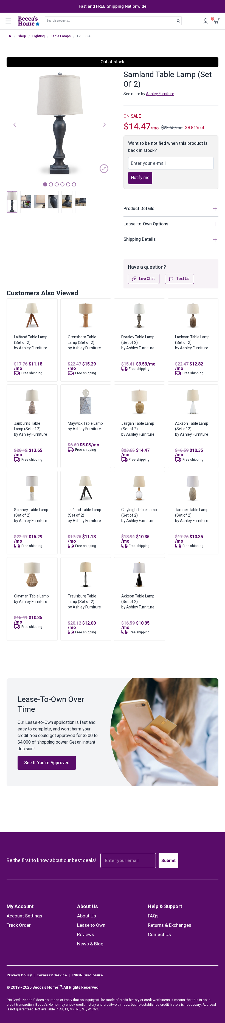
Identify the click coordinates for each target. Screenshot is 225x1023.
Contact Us (159, 934)
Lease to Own (91, 925)
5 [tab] (68, 184)
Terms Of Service (51, 975)
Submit (168, 860)
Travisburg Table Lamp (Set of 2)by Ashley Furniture (84, 601)
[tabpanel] (60, 124)
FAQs (153, 916)
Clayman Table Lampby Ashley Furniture (31, 599)
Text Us (182, 279)
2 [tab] (51, 184)
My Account (20, 906)
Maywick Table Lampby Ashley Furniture (85, 426)
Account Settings (24, 916)
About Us (87, 906)
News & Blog (90, 943)
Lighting (38, 36)
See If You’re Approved (46, 763)
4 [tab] (62, 184)
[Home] (10, 36)
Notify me (140, 177)
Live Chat (147, 279)
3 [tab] (57, 184)
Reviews (85, 934)
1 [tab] (45, 184)
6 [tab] (74, 184)
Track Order (19, 925)
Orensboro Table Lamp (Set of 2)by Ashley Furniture (84, 342)
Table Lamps (61, 36)
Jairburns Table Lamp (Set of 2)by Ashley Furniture (30, 429)
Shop (22, 36)
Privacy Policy (19, 975)
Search (180, 22)
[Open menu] (8, 21)
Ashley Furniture (160, 94)
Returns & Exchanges (169, 925)
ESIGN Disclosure (87, 975)
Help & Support (165, 906)
